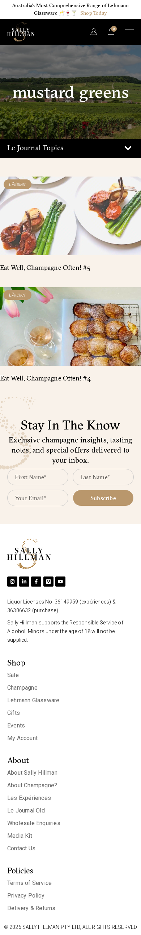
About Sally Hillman (32, 772)
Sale (13, 675)
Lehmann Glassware (33, 700)
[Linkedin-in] (24, 581)
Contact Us (21, 848)
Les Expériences (29, 797)
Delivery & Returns (31, 908)
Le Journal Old (26, 810)
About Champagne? (32, 785)
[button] (128, 148)
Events (16, 725)
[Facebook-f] (36, 581)
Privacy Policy (25, 895)
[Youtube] (60, 581)
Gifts (13, 712)
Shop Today (93, 13)
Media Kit (19, 835)
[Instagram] (12, 581)
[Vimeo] (48, 581)
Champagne (22, 687)
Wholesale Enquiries (33, 823)
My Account (22, 738)
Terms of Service (29, 883)
